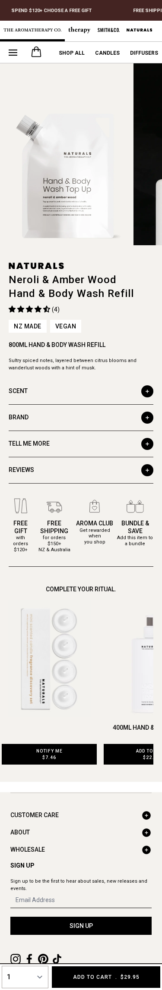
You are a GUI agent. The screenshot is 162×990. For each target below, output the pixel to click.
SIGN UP (81, 925)
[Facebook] (29, 959)
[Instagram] (15, 959)
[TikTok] (57, 959)
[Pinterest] (43, 959)
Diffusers (144, 53)
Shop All (72, 53)
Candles (107, 53)
